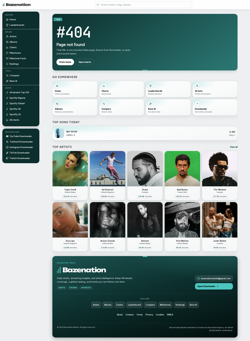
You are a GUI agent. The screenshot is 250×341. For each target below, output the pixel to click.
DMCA (170, 314)
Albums (107, 305)
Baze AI (193, 305)
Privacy (149, 314)
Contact (130, 314)
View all (234, 147)
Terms (139, 314)
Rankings (180, 305)
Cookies (160, 314)
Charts (8, 88)
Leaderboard (134, 305)
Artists (96, 305)
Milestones (165, 305)
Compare (150, 305)
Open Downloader (206, 286)
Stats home (65, 62)
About (120, 314)
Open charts (85, 62)
